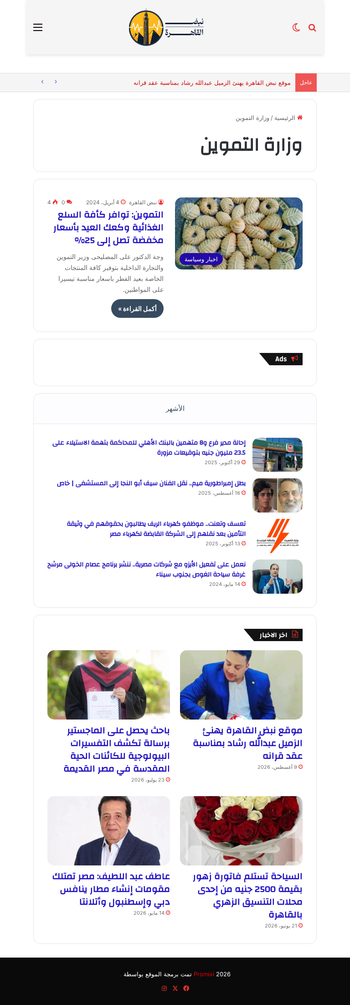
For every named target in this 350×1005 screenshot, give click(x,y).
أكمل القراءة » (137, 308)
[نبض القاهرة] (175, 27)
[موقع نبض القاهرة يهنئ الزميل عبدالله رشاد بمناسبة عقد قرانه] (241, 685)
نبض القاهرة (143, 202)
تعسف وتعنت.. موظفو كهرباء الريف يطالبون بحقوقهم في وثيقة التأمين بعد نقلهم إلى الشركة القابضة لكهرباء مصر (156, 529)
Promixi (204, 974)
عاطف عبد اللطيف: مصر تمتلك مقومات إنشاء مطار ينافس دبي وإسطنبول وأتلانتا (111, 889)
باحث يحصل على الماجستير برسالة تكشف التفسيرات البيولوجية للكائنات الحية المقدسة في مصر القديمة (116, 749)
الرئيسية (285, 117)
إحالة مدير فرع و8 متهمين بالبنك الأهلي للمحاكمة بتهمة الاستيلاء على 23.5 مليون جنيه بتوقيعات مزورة (149, 448)
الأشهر (175, 408)
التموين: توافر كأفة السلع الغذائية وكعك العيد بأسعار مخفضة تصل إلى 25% (108, 227)
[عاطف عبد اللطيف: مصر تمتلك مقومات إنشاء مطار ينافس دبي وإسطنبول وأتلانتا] (108, 830)
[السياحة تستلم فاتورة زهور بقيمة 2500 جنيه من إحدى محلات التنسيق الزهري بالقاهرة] (241, 830)
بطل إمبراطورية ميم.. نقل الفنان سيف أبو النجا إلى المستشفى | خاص (151, 483)
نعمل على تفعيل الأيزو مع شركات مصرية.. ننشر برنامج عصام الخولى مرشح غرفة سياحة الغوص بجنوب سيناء (146, 569)
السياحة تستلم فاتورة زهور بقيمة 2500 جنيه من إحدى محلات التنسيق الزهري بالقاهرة (248, 895)
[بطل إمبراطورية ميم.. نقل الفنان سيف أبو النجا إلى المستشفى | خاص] (277, 495)
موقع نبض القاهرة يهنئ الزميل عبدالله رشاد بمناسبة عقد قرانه (212, 82)
